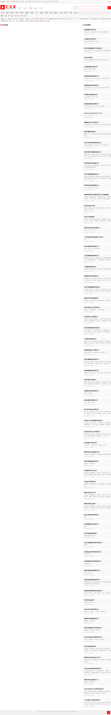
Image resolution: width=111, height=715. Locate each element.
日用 (31, 13)
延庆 (57, 1)
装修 (5, 16)
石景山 (23, 1)
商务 (65, 13)
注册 (109, 1)
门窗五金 (42, 19)
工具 (32, 19)
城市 (20, 8)
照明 (22, 16)
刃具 (68, 19)
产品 (30, 8)
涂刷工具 (32, 21)
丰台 (19, 1)
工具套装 (102, 19)
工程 (75, 13)
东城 (11, 1)
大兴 (45, 1)
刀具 (90, 19)
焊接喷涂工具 (4, 21)
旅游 (46, 13)
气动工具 (63, 19)
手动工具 (27, 21)
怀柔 (48, 1)
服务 (56, 13)
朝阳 (16, 1)
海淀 (26, 1)
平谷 (51, 1)
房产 (12, 13)
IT (36, 13)
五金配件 (27, 19)
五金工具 (36, 19)
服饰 (26, 13)
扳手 (71, 19)
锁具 (55, 19)
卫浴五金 (21, 19)
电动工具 (10, 19)
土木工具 (47, 21)
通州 (36, 1)
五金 (15, 16)
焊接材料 (41, 21)
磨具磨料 (51, 19)
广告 (70, 13)
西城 (14, 1)
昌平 (42, 1)
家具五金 (15, 19)
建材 (12, 16)
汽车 (17, 13)
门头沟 (30, 1)
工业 (2, 13)
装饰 (9, 16)
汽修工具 (21, 21)
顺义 (39, 1)
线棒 (59, 19)
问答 (41, 8)
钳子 (10, 21)
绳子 (46, 19)
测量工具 (85, 19)
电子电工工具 (95, 19)
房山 (33, 1)
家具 (25, 16)
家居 (21, 13)
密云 (54, 1)
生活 (51, 13)
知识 (35, 8)
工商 (60, 13)
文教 (41, 13)
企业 (25, 8)
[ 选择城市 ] (3, 1)
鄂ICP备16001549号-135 (43, 711)
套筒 (37, 21)
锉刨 (81, 19)
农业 (7, 13)
